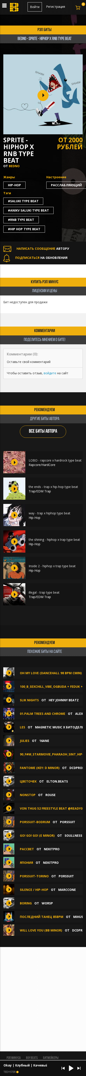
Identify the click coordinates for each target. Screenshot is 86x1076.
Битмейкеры (50, 1058)
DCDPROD (76, 768)
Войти (34, 7)
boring (26, 903)
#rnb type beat (21, 220)
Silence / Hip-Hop (34, 890)
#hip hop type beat (24, 229)
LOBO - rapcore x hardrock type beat (55, 460)
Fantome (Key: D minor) (40, 768)
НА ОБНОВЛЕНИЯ (41, 258)
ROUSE (50, 795)
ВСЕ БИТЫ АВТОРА (43, 431)
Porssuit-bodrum (35, 822)
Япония (26, 862)
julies (24, 741)
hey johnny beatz (64, 700)
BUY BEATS (32, 1058)
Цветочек (28, 781)
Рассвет (27, 849)
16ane (44, 741)
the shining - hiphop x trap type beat (54, 539)
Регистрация (55, 6)
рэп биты (44, 30)
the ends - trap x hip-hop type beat (53, 487)
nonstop (28, 795)
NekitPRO (52, 849)
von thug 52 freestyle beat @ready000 (53, 808)
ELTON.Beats (57, 781)
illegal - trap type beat (44, 592)
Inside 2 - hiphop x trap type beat (52, 566)
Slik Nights (29, 700)
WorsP (47, 903)
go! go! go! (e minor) (37, 835)
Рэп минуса (14, 1058)
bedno (14, 166)
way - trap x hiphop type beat (49, 513)
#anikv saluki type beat (28, 210)
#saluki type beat (23, 201)
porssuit (67, 822)
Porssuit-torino (34, 876)
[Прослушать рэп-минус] (14, 462)
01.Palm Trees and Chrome (42, 713)
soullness (73, 835)
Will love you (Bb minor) (41, 930)
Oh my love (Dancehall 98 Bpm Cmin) (51, 673)
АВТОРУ (43, 248)
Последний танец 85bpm (41, 917)
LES (23, 727)
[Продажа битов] (14, 8)
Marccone (67, 890)
